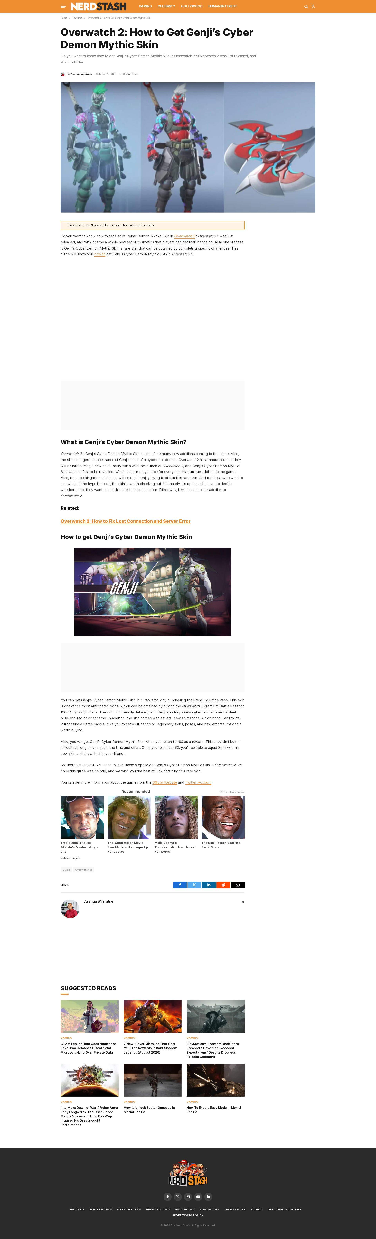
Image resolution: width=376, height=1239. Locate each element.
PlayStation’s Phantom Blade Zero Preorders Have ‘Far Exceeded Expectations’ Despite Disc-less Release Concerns (213, 1050)
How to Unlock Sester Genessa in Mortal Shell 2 (149, 1110)
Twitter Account (198, 782)
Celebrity (166, 6)
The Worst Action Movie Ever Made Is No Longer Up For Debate (128, 847)
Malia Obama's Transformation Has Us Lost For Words (175, 847)
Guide (66, 869)
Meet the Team (129, 1209)
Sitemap (257, 1209)
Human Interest (222, 6)
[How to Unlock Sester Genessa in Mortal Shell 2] (153, 1080)
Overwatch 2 (83, 869)
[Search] (306, 6)
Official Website (164, 782)
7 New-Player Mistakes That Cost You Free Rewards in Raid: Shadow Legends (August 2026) (150, 1048)
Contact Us (209, 1209)
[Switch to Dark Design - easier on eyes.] (313, 6)
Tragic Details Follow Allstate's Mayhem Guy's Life (79, 847)
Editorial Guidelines (285, 1209)
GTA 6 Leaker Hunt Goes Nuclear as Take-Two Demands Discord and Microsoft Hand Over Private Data (89, 1048)
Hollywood (191, 6)
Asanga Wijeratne (82, 73)
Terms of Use (235, 1209)
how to (99, 254)
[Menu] (63, 6)
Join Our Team (100, 1209)
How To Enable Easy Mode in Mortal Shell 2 (214, 1110)
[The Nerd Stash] (99, 6)
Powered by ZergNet (232, 792)
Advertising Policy (187, 1215)
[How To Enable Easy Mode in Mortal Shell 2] (216, 1080)
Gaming (145, 6)
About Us (76, 1209)
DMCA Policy (185, 1209)
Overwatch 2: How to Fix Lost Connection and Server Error (126, 521)
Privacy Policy (158, 1209)
